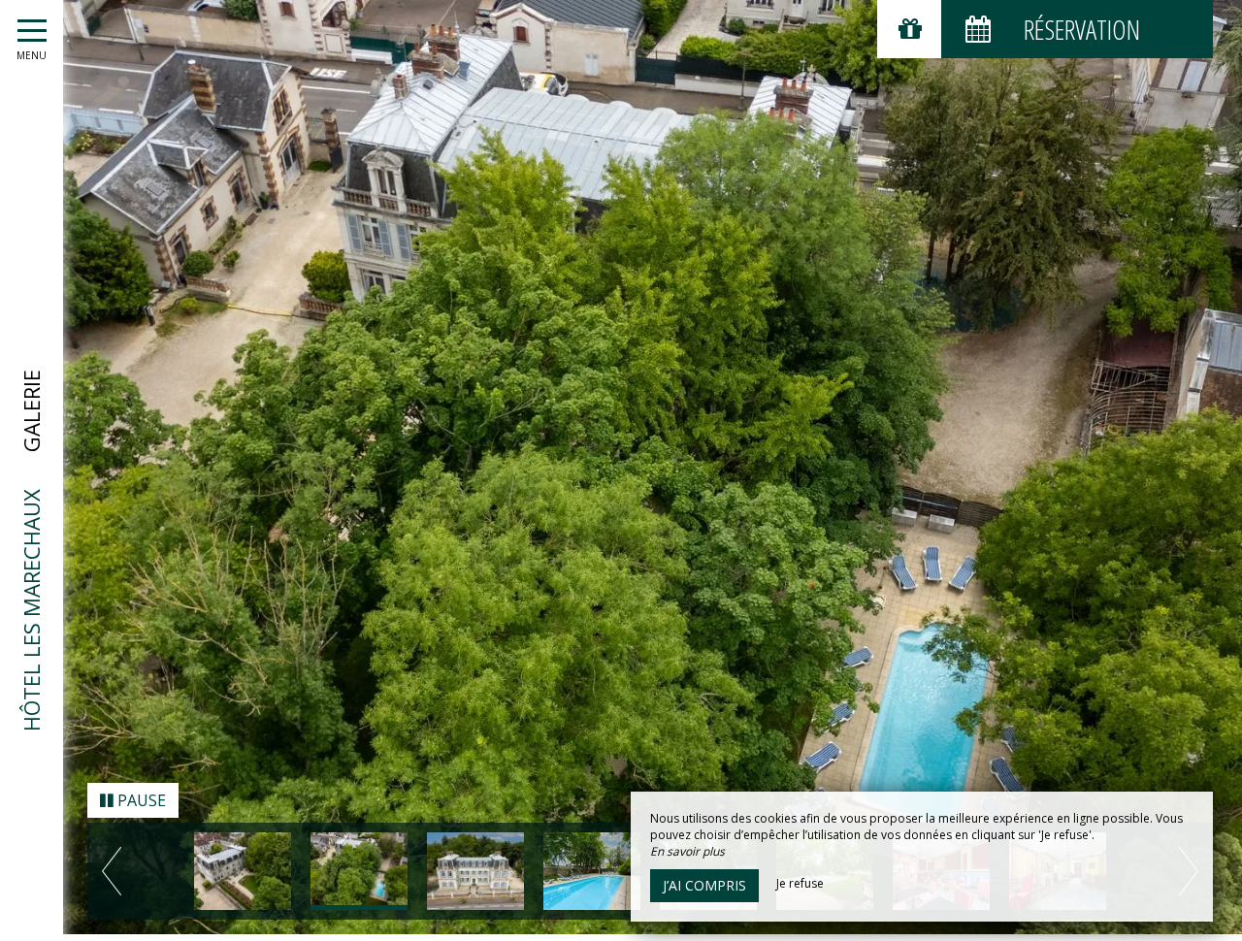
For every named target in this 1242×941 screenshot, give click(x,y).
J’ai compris (704, 885)
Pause (140, 807)
